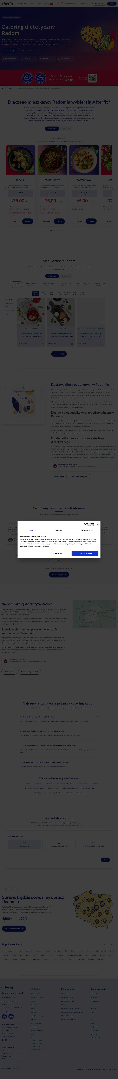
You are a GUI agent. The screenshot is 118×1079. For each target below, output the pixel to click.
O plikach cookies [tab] (86, 530)
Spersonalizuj (57, 553)
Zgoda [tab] (31, 530)
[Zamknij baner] (97, 524)
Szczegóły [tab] (59, 530)
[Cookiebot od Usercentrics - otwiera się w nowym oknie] (86, 524)
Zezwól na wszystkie (85, 553)
